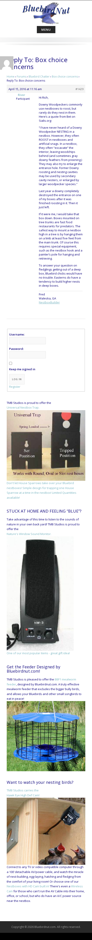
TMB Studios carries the (23, 790)
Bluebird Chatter (39, 76)
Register (14, 387)
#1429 (79, 89)
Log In (17, 379)
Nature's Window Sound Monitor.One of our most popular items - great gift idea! (38, 593)
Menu (46, 30)
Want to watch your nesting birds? (40, 782)
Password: (16, 349)
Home (11, 76)
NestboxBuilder (49, 302)
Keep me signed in (22, 369)
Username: (17, 334)
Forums (21, 76)
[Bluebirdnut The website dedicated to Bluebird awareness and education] (46, 12)
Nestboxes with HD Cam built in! (28, 886)
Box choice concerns (65, 76)
